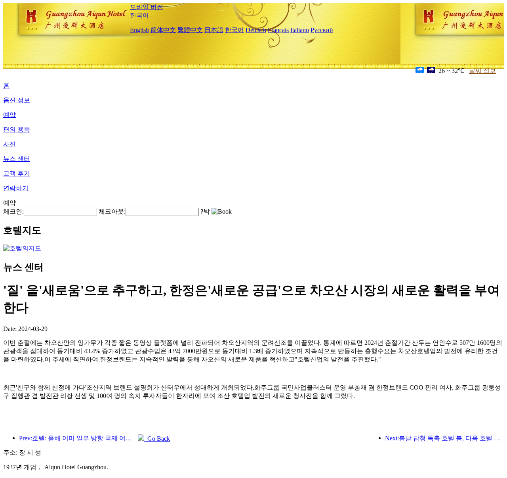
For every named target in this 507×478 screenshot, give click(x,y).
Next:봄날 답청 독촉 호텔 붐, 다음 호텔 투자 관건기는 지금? (444, 438)
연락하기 (16, 188)
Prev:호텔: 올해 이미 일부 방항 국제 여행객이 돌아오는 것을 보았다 (78, 438)
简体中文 (163, 30)
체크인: (13, 211)
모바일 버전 (146, 7)
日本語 (213, 30)
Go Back (157, 438)
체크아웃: (112, 211)
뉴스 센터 (16, 158)
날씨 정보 (482, 70)
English (139, 30)
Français (278, 30)
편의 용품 (16, 129)
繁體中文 (190, 30)
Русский (322, 30)
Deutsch (256, 30)
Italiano (299, 30)
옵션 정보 (16, 100)
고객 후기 (16, 173)
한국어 (139, 15)
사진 (9, 144)
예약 (9, 114)
